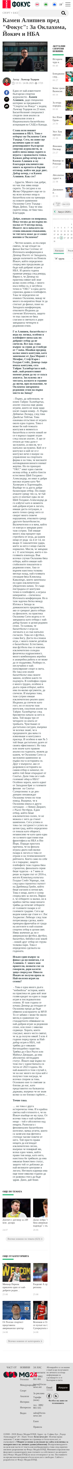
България (24, 1374)
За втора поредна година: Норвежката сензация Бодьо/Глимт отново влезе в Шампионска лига (59, 104)
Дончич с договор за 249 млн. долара (15, 1221)
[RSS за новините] (55, 1396)
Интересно (25, 1407)
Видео (23, 1413)
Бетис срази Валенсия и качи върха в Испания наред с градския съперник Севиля (59, 90)
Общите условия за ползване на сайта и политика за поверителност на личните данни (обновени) (35, 1443)
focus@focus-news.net (40, 1385)
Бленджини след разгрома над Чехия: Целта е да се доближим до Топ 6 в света (59, 75)
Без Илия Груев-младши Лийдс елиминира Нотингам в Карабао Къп (59, 119)
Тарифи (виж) (37, 1398)
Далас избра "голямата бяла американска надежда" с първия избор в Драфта (46, 1223)
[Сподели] (6, 106)
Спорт (23, 1390)
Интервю (24, 1402)
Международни (26, 1385)
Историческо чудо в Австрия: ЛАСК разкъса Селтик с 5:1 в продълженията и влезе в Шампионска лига (59, 61)
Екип (36, 1421)
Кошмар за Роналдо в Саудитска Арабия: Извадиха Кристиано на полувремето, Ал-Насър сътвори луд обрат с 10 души (59, 162)
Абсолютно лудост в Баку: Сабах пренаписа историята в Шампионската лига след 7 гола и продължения (59, 177)
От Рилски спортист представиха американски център (13, 1325)
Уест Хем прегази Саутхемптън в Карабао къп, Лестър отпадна (59, 133)
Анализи (24, 1396)
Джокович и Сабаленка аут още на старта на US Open (58, 191)
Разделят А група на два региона (45, 1286)
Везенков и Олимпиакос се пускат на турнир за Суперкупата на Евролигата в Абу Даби (45, 1325)
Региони (24, 1379)
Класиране (59, 251)
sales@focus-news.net (39, 1414)
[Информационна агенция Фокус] (49, 1396)
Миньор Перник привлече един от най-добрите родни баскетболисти (14, 1287)
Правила (37, 1427)
